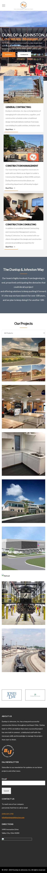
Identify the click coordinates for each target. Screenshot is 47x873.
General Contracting (18, 107)
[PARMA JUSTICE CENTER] (23, 503)
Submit (6, 791)
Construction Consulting (21, 224)
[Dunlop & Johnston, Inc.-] (23, 5)
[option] (12, 695)
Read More (9, 129)
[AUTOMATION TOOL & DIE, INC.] (23, 550)
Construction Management (22, 165)
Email (5, 779)
